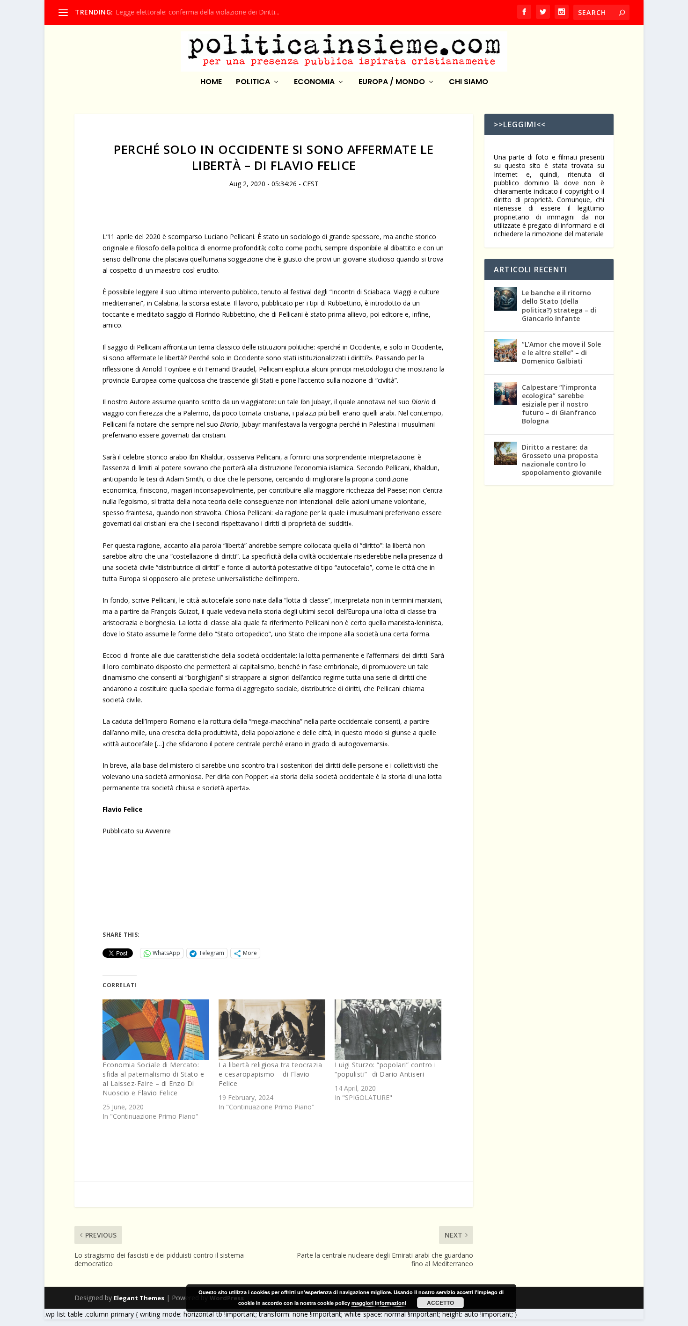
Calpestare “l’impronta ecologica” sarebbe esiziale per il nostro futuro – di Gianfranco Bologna (559, 404)
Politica (253, 82)
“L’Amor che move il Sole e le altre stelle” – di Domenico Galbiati (561, 352)
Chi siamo (468, 82)
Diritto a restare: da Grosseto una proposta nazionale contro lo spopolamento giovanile (561, 460)
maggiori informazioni (378, 1302)
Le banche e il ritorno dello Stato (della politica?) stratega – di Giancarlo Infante (559, 305)
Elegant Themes (139, 1298)
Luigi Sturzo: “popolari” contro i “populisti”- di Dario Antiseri (385, 1069)
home (211, 82)
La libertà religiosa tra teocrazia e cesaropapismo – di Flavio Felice (270, 1074)
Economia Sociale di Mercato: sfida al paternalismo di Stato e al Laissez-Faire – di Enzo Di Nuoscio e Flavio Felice (153, 1078)
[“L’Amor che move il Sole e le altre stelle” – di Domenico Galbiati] (505, 350)
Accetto (440, 1302)
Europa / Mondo (392, 82)
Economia (314, 82)
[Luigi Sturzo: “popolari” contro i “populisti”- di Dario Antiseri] (388, 1029)
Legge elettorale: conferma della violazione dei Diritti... (197, 11)
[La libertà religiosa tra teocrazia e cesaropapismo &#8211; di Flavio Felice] (272, 1029)
